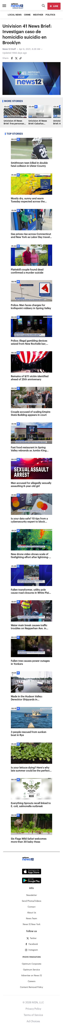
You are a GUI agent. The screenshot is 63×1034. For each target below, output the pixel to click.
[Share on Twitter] (16, 58)
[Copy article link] (20, 58)
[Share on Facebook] (12, 58)
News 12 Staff (9, 49)
